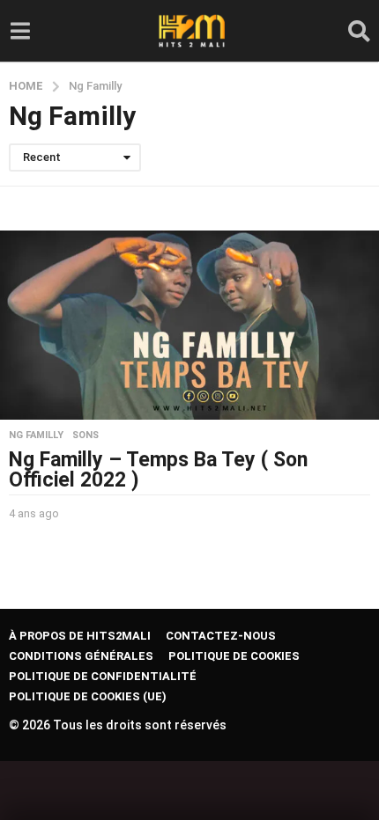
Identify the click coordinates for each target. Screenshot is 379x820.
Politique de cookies (234, 656)
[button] (20, 30)
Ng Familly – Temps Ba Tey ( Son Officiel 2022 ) (158, 470)
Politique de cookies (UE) (88, 696)
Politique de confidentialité (103, 676)
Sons (85, 435)
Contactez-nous (221, 635)
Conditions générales (81, 656)
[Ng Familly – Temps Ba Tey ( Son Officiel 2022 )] (189, 325)
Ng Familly (36, 435)
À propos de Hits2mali (80, 635)
